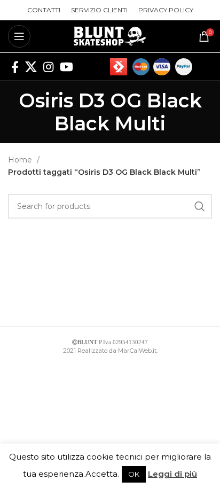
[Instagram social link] (48, 67)
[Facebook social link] (15, 67)
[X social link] (31, 67)
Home (21, 160)
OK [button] (133, 474)
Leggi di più (172, 474)
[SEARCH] (199, 206)
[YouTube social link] (66, 67)
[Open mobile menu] (19, 36)
